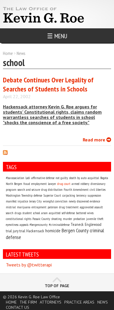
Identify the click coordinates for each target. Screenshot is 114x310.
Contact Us (17, 307)
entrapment (39, 207)
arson (44, 213)
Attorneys (50, 302)
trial (9, 230)
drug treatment (69, 207)
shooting (56, 219)
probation (79, 219)
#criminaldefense (59, 224)
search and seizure (29, 189)
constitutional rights (18, 219)
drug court (63, 183)
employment (39, 183)
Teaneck (77, 224)
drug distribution (52, 189)
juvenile (91, 219)
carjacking (68, 195)
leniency (81, 195)
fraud (26, 183)
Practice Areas (79, 302)
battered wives (85, 213)
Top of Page (57, 285)
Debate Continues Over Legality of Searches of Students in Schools (48, 84)
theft (100, 219)
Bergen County (75, 230)
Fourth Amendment (76, 189)
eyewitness (12, 224)
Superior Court (52, 195)
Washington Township (19, 195)
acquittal (93, 178)
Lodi (27, 178)
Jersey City (35, 201)
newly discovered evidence (84, 201)
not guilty (62, 178)
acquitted (55, 213)
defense (38, 195)
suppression (94, 195)
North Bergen (14, 183)
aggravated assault (91, 207)
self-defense (68, 213)
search (9, 213)
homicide (53, 230)
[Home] (42, 22)
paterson (53, 207)
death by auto (78, 178)
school (36, 213)
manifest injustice (17, 201)
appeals (24, 224)
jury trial (19, 230)
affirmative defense (42, 178)
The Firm (28, 302)
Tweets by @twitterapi (29, 265)
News (21, 53)
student (27, 213)
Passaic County (41, 219)
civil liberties (98, 189)
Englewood (93, 224)
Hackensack (35, 230)
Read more (97, 140)
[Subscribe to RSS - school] (5, 153)
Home (8, 53)
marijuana (23, 207)
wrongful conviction (55, 201)
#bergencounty (39, 224)
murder (67, 219)
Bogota (104, 178)
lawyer (52, 183)
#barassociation (15, 178)
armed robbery (80, 183)
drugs (18, 213)
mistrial (11, 207)
